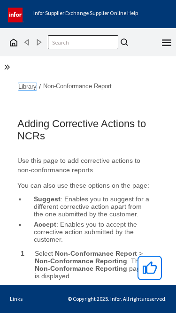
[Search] (124, 42)
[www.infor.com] (16, 13)
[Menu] (166, 42)
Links (16, 298)
